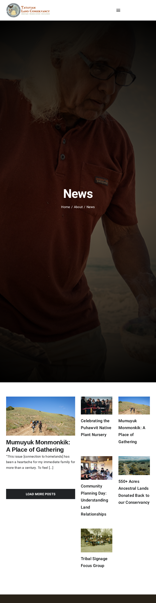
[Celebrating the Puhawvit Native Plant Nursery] (96, 405)
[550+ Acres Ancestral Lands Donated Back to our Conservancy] (134, 465)
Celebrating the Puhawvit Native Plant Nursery (96, 428)
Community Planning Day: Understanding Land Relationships (94, 500)
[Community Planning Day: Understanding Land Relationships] (96, 468)
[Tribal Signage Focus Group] (96, 540)
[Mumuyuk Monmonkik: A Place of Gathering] (40, 416)
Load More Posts (41, 494)
